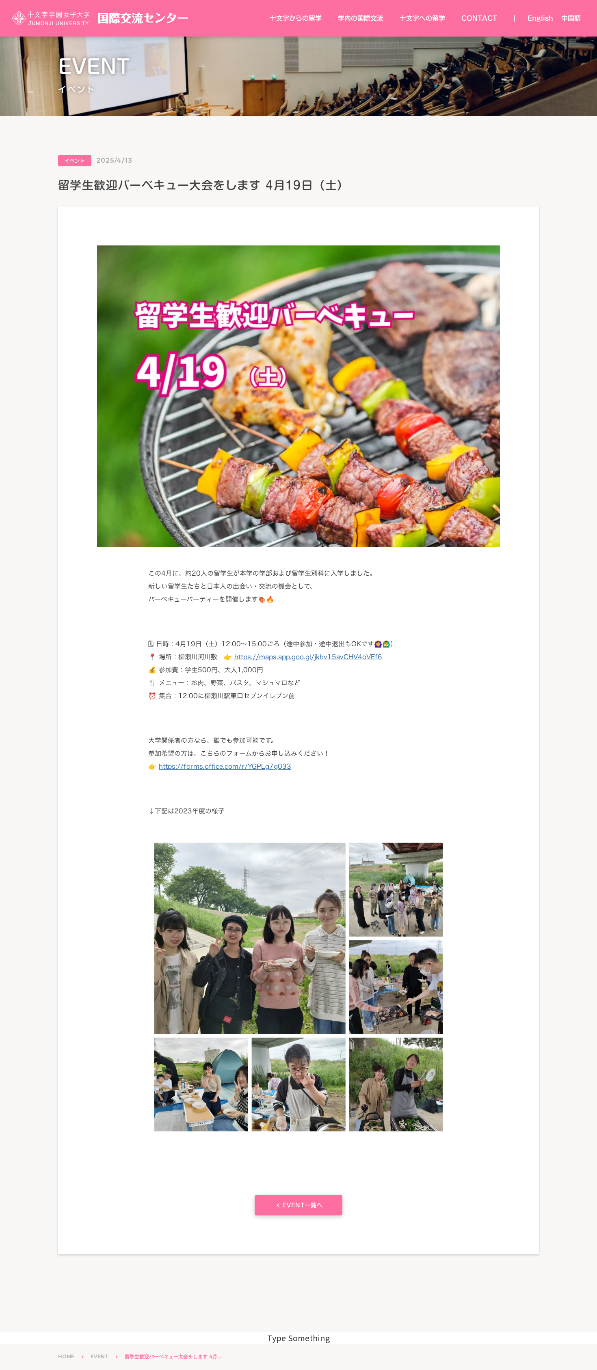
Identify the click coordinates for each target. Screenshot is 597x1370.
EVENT (99, 1356)
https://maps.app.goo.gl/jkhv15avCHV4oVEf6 (308, 657)
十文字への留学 (422, 18)
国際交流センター (142, 18)
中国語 (571, 18)
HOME (66, 1356)
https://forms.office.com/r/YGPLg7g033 (225, 766)
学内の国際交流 (360, 18)
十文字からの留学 (296, 18)
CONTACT (479, 18)
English (540, 18)
